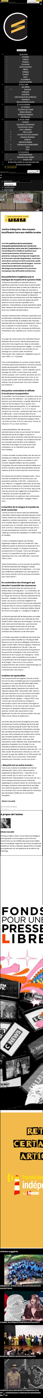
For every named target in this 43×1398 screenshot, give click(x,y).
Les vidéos (26, 87)
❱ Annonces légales (23, 164)
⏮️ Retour (23, 220)
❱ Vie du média (23, 119)
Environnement (26, 67)
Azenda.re (26, 99)
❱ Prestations (23, 152)
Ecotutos (27, 89)
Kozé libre (25, 94)
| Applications (9, 187)
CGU (27, 147)
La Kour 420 (27, 159)
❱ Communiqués (23, 104)
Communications (25, 154)
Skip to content (6, 5)
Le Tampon (25, 107)
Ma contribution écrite (25, 102)
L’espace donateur (27, 137)
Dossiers (25, 62)
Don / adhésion (26, 129)
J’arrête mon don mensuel (27, 134)
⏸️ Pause (16, 220)
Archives (25, 57)
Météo (25, 69)
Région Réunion (26, 112)
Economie (25, 64)
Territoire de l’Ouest (25, 109)
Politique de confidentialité (27, 144)
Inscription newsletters (25, 124)
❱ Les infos (23, 54)
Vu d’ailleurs (25, 79)
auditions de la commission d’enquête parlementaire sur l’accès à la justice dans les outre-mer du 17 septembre (20, 246)
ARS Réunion (25, 117)
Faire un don (27, 132)
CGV (27, 149)
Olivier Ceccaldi (7, 832)
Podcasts (25, 92)
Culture (25, 59)
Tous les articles (25, 82)
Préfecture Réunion (25, 114)
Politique (25, 72)
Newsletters (4, 1)
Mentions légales (25, 142)
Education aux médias (25, 157)
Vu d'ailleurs (13, 807)
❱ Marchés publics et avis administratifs (23, 162)
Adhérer (27, 139)
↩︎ (4, 1394)
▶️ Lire (11, 220)
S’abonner (39, 1)
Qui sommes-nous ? (25, 127)
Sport (25, 77)
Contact (25, 122)
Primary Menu (22, 50)
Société (25, 74)
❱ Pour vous (23, 84)
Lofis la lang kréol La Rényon (25, 97)
